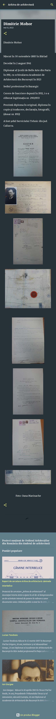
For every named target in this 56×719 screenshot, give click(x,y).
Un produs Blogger (30, 715)
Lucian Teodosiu (10, 635)
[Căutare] (52, 4)
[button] (5, 34)
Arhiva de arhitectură (21, 4)
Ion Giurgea (7, 684)
